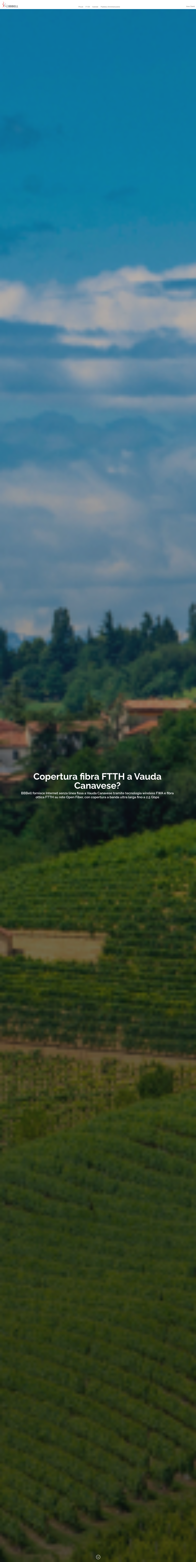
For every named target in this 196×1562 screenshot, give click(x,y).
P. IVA (88, 7)
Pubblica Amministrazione (110, 7)
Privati (80, 7)
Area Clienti (190, 6)
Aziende (95, 7)
